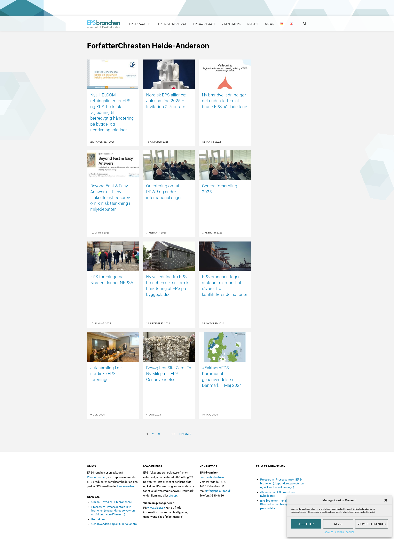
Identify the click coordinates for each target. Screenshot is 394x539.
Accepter (306, 524)
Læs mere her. (126, 486)
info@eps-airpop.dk (218, 490)
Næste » (185, 434)
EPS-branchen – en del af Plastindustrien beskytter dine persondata (279, 504)
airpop (173, 495)
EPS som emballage (172, 23)
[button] (386, 500)
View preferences (371, 524)
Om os (269, 23)
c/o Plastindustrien (212, 477)
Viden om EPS (231, 23)
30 (173, 434)
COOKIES (328, 532)
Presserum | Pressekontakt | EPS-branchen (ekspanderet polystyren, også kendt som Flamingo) (113, 510)
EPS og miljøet (204, 23)
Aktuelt (253, 23)
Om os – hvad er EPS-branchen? (111, 502)
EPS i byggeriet (140, 23)
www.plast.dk (156, 507)
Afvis (338, 524)
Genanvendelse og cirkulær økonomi (114, 523)
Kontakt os (98, 519)
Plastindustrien (96, 477)
